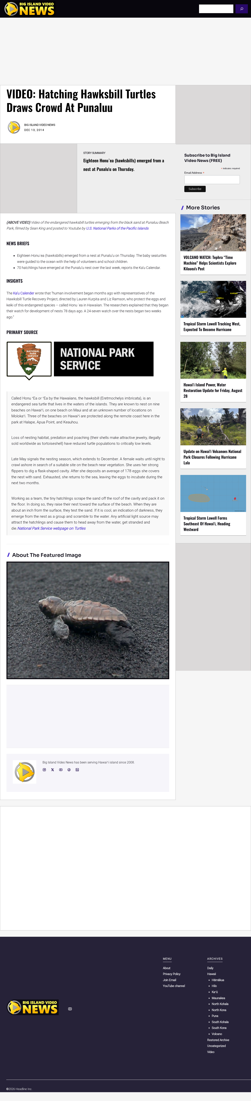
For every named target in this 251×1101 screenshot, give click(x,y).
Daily (210, 968)
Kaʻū (215, 992)
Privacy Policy (171, 974)
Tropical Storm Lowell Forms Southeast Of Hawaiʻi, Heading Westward (207, 523)
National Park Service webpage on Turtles (51, 528)
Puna (215, 1016)
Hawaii (211, 974)
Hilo (214, 986)
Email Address (194, 173)
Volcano (217, 1034)
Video (210, 1052)
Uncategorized (216, 1046)
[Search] (242, 8)
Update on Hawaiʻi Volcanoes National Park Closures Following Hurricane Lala (212, 457)
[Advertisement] (125, 51)
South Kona (219, 1028)
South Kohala (220, 1022)
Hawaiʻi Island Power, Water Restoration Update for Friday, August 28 (213, 390)
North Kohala (220, 1004)
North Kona (219, 1010)
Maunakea (218, 998)
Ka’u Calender (23, 293)
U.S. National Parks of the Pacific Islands (117, 228)
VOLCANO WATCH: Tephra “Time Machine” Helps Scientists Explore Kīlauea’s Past (210, 262)
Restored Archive (218, 1040)
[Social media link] (44, 770)
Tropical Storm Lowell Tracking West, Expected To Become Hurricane (212, 326)
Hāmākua (218, 980)
